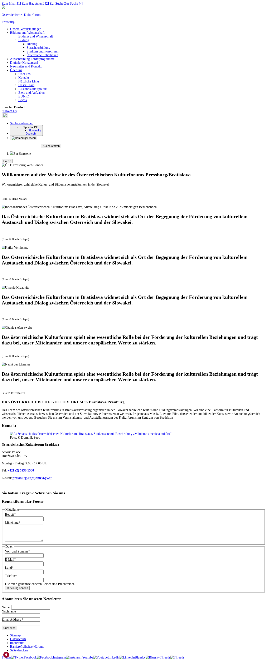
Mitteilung (12, 522)
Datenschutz (18, 639)
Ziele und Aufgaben (31, 92)
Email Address (12, 619)
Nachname (9, 611)
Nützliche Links (28, 81)
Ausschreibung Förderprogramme (32, 59)
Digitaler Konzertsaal (24, 62)
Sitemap (15, 635)
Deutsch (31, 133)
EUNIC (23, 96)
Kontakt (23, 77)
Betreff (10, 514)
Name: (6, 607)
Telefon (11, 575)
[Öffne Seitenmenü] (23, 138)
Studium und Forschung (42, 51)
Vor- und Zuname (17, 551)
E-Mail (10, 559)
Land (9, 567)
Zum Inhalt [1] (11, 3)
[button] (21, 123)
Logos (22, 100)
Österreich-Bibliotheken (42, 55)
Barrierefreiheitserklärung (27, 646)
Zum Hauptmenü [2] (35, 3)
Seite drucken (19, 650)
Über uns (16, 70)
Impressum (17, 643)
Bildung (23, 40)
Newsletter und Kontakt (26, 66)
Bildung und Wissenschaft (27, 32)
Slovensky (10, 111)
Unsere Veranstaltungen (25, 29)
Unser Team (26, 85)
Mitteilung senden (17, 588)
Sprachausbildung (38, 47)
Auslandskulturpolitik (32, 89)
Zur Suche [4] (66, 3)
